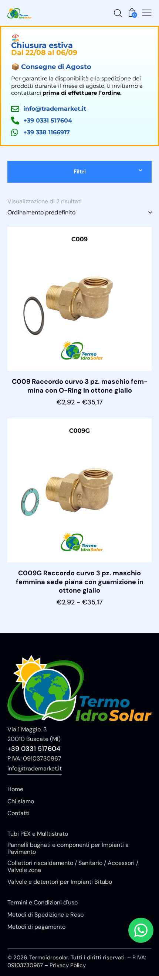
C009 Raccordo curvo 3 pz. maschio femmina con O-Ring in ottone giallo (80, 385)
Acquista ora (80, 410)
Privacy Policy (68, 965)
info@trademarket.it (34, 768)
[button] (147, 13)
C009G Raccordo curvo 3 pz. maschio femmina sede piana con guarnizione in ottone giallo (79, 582)
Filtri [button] (80, 171)
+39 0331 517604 (33, 748)
